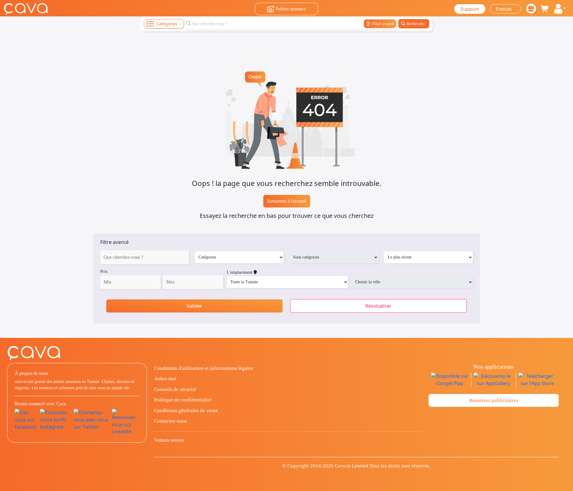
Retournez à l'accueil (286, 201)
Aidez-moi (165, 378)
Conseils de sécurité (175, 389)
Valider (194, 306)
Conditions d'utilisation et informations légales (203, 368)
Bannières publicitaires (493, 400)
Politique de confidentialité (183, 400)
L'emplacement (240, 272)
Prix (103, 271)
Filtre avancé (114, 242)
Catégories (167, 24)
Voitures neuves (169, 440)
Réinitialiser (378, 306)
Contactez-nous (170, 421)
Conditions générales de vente (186, 410)
